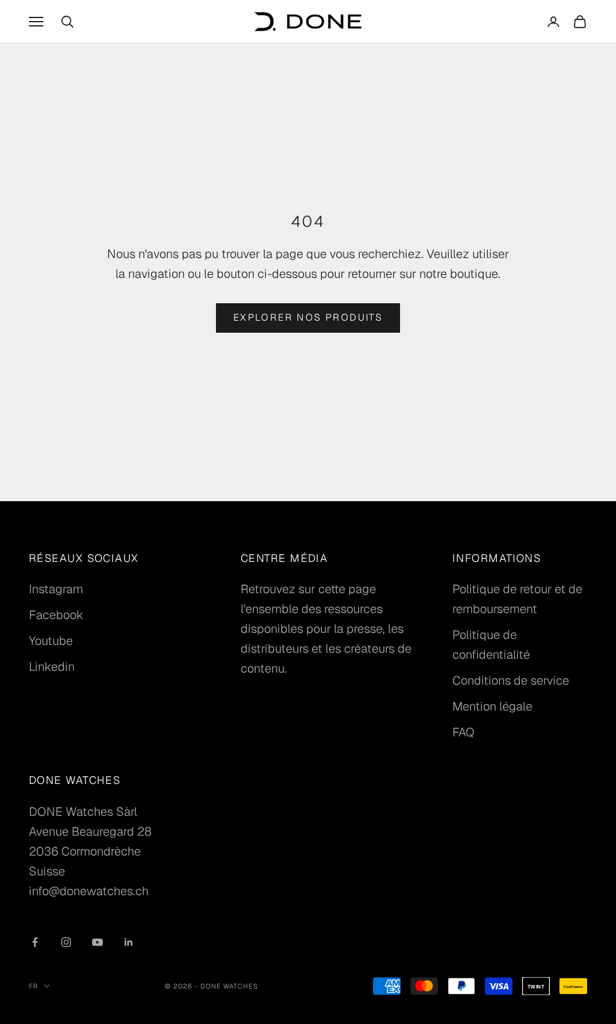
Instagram (56, 589)
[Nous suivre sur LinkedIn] (129, 942)
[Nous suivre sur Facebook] (35, 942)
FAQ (463, 732)
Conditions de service (510, 680)
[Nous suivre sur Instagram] (66, 942)
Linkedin (52, 666)
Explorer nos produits (308, 317)
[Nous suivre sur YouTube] (97, 942)
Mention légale (492, 706)
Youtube (51, 641)
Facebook (56, 615)
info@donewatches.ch (89, 891)
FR (33, 986)
